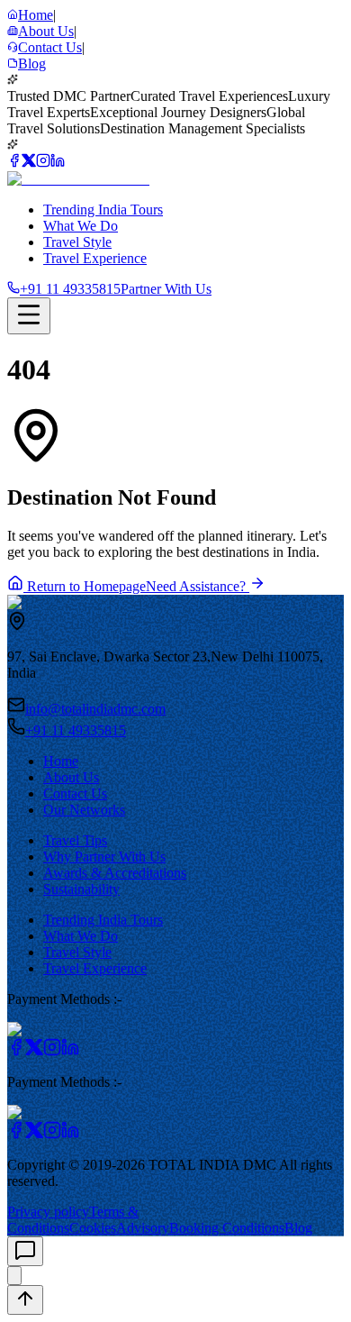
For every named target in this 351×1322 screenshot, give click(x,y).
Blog (298, 1227)
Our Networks (84, 809)
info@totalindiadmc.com (95, 708)
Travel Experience (95, 258)
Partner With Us (166, 288)
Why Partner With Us (104, 856)
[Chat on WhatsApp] (14, 1275)
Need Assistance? (197, 586)
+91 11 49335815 (75, 730)
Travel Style (77, 242)
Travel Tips (75, 840)
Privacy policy (48, 1211)
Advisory (142, 1227)
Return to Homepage (84, 586)
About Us (71, 777)
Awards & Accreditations (114, 872)
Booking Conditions (226, 1227)
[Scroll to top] (25, 1300)
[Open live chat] (25, 1251)
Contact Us (75, 793)
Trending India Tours (103, 209)
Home (60, 761)
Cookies (92, 1227)
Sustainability (81, 889)
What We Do (80, 225)
